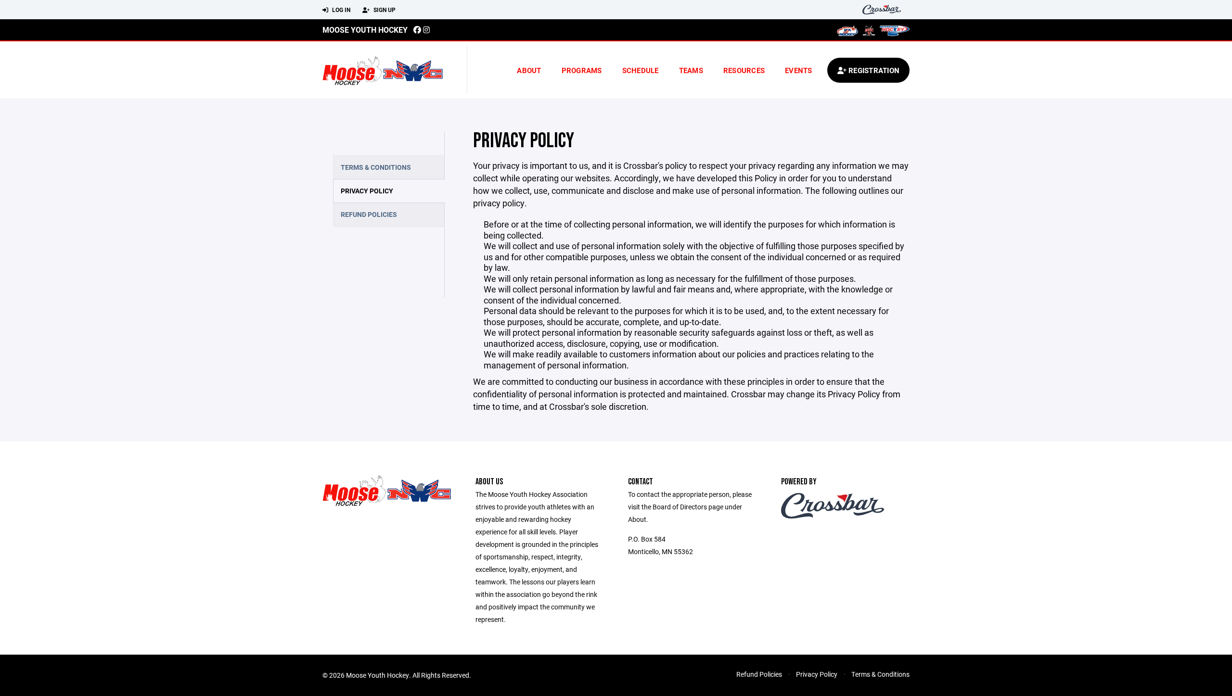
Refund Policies (369, 214)
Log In (340, 9)
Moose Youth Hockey (365, 30)
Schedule (640, 70)
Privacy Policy (367, 190)
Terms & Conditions (376, 167)
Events (798, 70)
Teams (691, 70)
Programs (582, 70)
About (529, 70)
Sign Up (384, 9)
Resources (744, 70)
